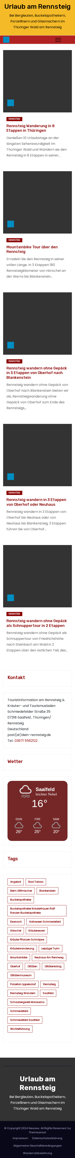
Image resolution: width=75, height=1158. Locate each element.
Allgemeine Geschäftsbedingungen (37, 1146)
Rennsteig (14, 119)
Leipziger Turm (50, 948)
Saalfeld (48, 993)
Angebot (15, 882)
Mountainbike (18, 957)
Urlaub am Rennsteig (37, 6)
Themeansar (37, 1132)
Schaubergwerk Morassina (27, 1002)
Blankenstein (47, 890)
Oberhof (15, 966)
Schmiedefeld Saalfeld (25, 1020)
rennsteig (49, 984)
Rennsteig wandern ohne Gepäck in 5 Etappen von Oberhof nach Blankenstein (36, 373)
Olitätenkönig (53, 966)
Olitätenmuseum (21, 975)
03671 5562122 (26, 740)
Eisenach (16, 921)
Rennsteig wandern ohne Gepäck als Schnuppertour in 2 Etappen (36, 623)
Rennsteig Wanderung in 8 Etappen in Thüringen (30, 128)
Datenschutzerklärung (47, 1138)
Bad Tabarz (35, 882)
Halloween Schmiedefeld (45, 921)
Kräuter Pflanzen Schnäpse (27, 939)
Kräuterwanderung (22, 948)
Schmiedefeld (19, 1011)
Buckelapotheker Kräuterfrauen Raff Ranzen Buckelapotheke (32, 910)
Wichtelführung (20, 1029)
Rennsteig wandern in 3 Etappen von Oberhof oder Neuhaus (36, 502)
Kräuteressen (37, 930)
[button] (67, 39)
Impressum (20, 1138)
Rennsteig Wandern (22, 993)
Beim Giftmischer (21, 890)
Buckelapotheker (20, 899)
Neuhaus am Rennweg (49, 957)
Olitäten (32, 966)
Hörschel (15, 930)
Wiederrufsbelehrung (37, 1153)
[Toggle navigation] (58, 39)
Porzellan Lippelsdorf (23, 984)
